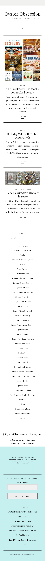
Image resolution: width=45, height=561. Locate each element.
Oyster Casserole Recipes (22, 292)
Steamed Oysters (22, 413)
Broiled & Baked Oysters (22, 259)
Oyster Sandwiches (22, 367)
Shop (22, 131)
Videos (22, 418)
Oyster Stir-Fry (22, 381)
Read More (22, 117)
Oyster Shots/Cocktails (22, 371)
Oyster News (22, 329)
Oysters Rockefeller (22, 390)
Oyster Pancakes (22, 343)
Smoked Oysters (22, 409)
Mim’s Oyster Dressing (22, 521)
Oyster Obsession (22, 14)
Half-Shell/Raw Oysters (22, 278)
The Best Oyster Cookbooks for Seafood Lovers (22, 90)
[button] (22, 3)
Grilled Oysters (22, 273)
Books (22, 86)
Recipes (22, 399)
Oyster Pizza (22, 357)
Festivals (22, 264)
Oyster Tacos (22, 385)
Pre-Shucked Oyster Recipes (22, 395)
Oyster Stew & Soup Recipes (22, 376)
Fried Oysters (22, 269)
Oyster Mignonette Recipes (22, 325)
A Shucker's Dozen (22, 189)
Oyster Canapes (22, 287)
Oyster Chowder (22, 297)
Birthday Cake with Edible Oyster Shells (22, 135)
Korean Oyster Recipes (22, 283)
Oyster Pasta (22, 348)
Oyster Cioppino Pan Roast (22, 525)
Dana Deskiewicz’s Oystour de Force (22, 194)
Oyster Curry (22, 306)
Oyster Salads (23, 362)
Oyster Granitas (22, 320)
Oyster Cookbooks (23, 301)
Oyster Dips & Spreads (22, 311)
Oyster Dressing (22, 315)
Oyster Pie (22, 353)
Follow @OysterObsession (22, 443)
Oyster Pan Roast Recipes (22, 339)
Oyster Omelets (22, 334)
